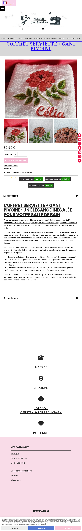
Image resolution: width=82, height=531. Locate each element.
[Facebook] (79, 148)
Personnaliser (14, 528)
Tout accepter (68, 528)
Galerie (14, 475)
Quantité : (8, 154)
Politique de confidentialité (38, 524)
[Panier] (79, 139)
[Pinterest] (79, 161)
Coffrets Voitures (19, 458)
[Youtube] (79, 152)
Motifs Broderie (18, 463)
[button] (75, 131)
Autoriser (38, 179)
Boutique (15, 453)
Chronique (16, 480)
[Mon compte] (79, 135)
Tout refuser (41, 528)
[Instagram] (79, 156)
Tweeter (14, 178)
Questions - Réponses (21, 470)
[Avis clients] (79, 144)
